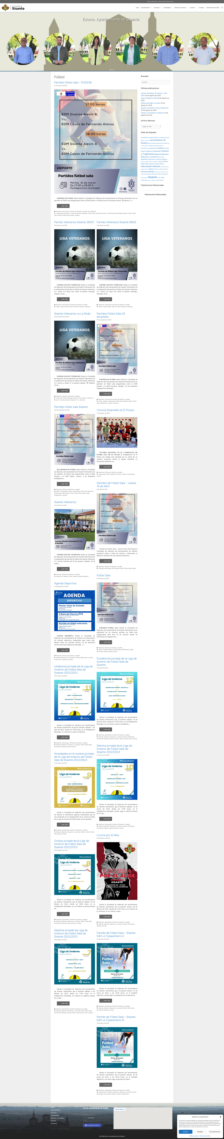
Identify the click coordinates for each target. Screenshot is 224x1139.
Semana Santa (144, 177)
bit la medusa (71, 657)
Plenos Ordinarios (163, 174)
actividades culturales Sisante (149, 137)
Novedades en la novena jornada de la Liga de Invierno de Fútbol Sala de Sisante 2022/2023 (74, 756)
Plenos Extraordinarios (152, 174)
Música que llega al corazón (150, 103)
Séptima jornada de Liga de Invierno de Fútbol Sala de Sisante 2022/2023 (71, 933)
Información (65, 211)
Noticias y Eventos (180, 7)
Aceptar (185, 1132)
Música (151, 169)
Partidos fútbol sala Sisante (71, 406)
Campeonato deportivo (63, 213)
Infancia (162, 164)
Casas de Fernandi (76, 213)
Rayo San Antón (74, 306)
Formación (160, 161)
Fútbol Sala (77, 493)
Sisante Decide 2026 (212, 7)
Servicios (157, 7)
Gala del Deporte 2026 (149, 98)
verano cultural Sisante (158, 180)
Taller (158, 177)
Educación (144, 159)
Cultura (161, 148)
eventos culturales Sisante (147, 161)
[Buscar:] (155, 82)
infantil (83, 493)
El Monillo (65, 576)
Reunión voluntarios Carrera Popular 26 (154, 108)
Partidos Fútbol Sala (63, 215)
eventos (83, 832)
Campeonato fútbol (66, 491)
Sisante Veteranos (65, 502)
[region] (112, 41)
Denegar (200, 1132)
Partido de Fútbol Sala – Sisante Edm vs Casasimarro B (116, 1018)
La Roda (89, 398)
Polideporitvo (104, 403)
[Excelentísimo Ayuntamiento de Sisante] (13, 7)
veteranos (87, 306)
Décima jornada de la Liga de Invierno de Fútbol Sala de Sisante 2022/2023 (114, 749)
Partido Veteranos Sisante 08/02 (116, 222)
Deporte (125, 401)
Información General (102, 738)
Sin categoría (92, 211)
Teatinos (77, 215)
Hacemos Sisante (154, 164)
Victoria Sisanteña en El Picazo (115, 410)
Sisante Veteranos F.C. (72, 400)
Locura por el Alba (108, 835)
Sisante (192, 7)
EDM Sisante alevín (121, 213)
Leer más (64, 206)
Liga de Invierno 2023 (125, 738)
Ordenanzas (157, 171)
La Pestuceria (130, 474)
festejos (155, 161)
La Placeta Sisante (164, 166)
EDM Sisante (111, 213)
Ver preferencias (214, 1132)
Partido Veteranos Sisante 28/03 (74, 222)
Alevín (100, 401)
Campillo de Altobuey (105, 568)
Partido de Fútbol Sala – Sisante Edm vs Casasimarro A (116, 934)
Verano (149, 180)
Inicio (137, 7)
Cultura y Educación (153, 151)
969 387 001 (154, 1)
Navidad (144, 172)
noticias (135, 738)
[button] (220, 1117)
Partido (66, 306)
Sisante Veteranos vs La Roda (72, 313)
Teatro (162, 177)
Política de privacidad (205, 1135)
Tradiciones (144, 180)
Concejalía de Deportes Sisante (155, 145)
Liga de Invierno (113, 738)
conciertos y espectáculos (149, 148)
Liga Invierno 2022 (82, 1012)
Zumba (71, 659)
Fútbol (130, 213)
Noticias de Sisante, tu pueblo (79, 211)
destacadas (108, 735)
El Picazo (119, 474)
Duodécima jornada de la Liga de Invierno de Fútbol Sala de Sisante (117, 661)
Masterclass (84, 657)
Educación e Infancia (154, 159)
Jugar (62, 306)
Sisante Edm (125, 1094)
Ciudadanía (167, 7)
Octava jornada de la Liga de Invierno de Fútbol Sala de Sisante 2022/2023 (71, 844)
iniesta (110, 651)
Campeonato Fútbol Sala (115, 401)
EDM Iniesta (57, 493)
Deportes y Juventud (116, 737)
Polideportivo (58, 495)
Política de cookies (194, 1135)
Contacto (201, 7)
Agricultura (147, 140)
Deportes (59, 211)
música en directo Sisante (161, 169)
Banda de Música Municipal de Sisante (157, 143)
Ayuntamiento (145, 7)
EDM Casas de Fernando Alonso (97, 213)
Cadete (105, 401)
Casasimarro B (103, 1092)
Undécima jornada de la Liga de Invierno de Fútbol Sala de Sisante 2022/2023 (73, 669)
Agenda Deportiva (65, 583)
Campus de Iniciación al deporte (152, 113)
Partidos (162, 171)
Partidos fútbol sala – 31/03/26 (73, 82)
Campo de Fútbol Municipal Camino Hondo (69, 398)
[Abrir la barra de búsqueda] (222, 7)
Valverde (115, 403)
